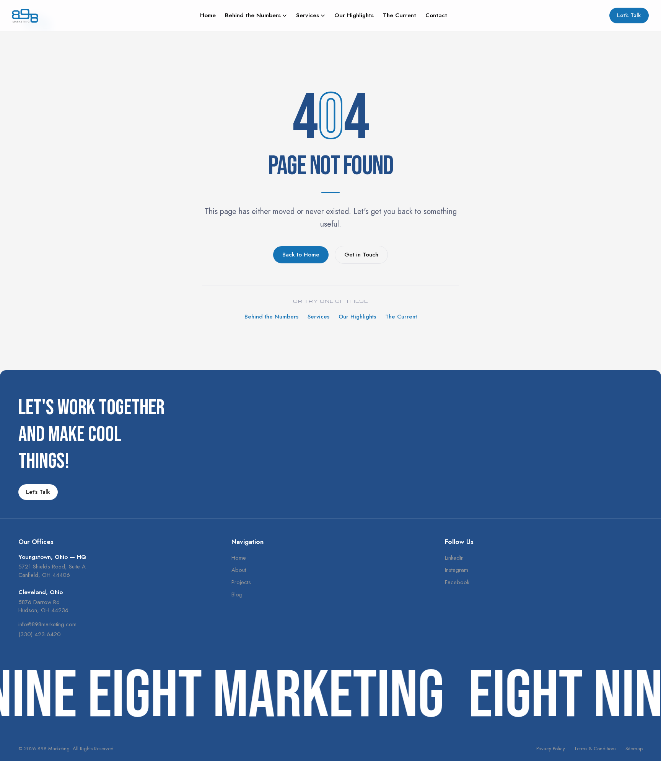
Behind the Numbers (253, 15)
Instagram (456, 570)
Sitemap (634, 748)
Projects (241, 582)
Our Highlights (354, 15)
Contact (436, 15)
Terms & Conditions (595, 748)
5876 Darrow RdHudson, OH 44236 (43, 606)
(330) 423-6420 (39, 634)
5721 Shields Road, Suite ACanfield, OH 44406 (52, 571)
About (238, 570)
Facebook (457, 582)
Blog (237, 594)
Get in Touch (361, 254)
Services (307, 15)
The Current (399, 15)
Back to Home (300, 254)
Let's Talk (629, 15)
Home (208, 15)
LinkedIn (454, 558)
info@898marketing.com (47, 625)
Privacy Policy (550, 748)
